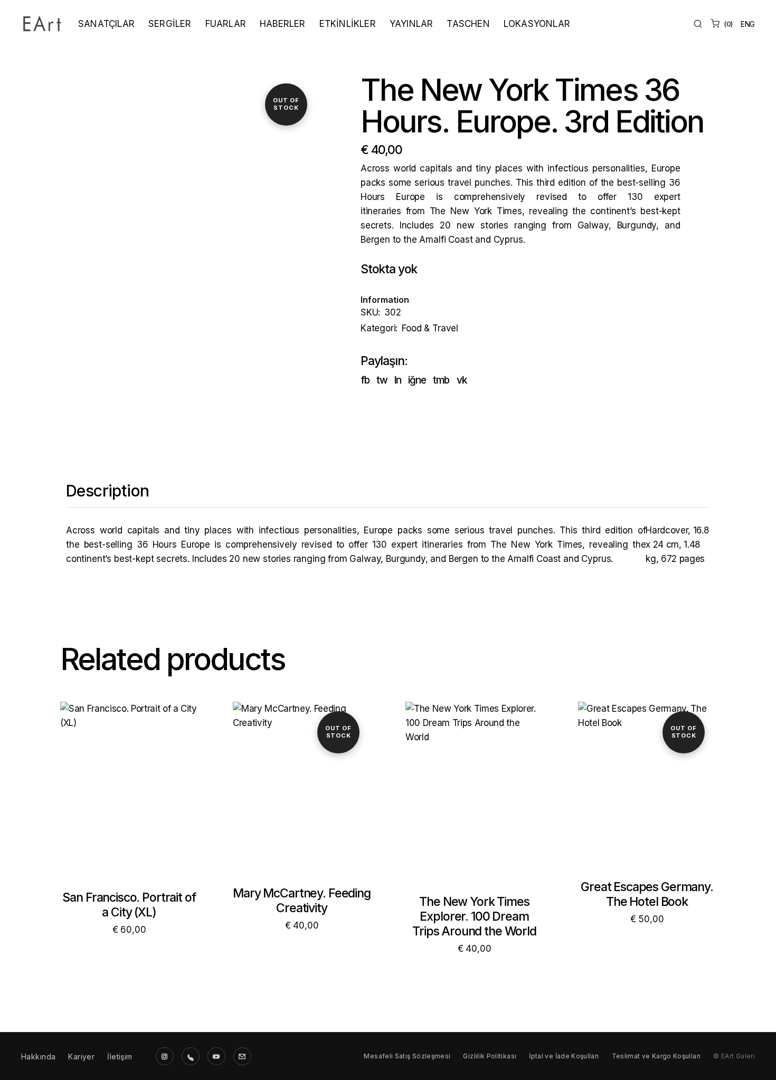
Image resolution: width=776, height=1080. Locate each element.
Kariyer (81, 1056)
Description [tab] (107, 491)
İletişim (119, 1056)
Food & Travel (430, 328)
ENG (748, 24)
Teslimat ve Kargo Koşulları (656, 1056)
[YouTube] (216, 1056)
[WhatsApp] (191, 1056)
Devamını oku (301, 800)
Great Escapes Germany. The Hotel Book (647, 894)
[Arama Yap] (698, 23)
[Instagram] (165, 1056)
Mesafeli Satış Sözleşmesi (407, 1056)
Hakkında (38, 1056)
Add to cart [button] (129, 802)
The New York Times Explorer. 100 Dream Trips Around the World (474, 916)
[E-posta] (242, 1056)
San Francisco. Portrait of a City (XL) (128, 905)
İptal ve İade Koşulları (564, 1056)
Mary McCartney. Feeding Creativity (302, 900)
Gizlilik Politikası (489, 1056)
